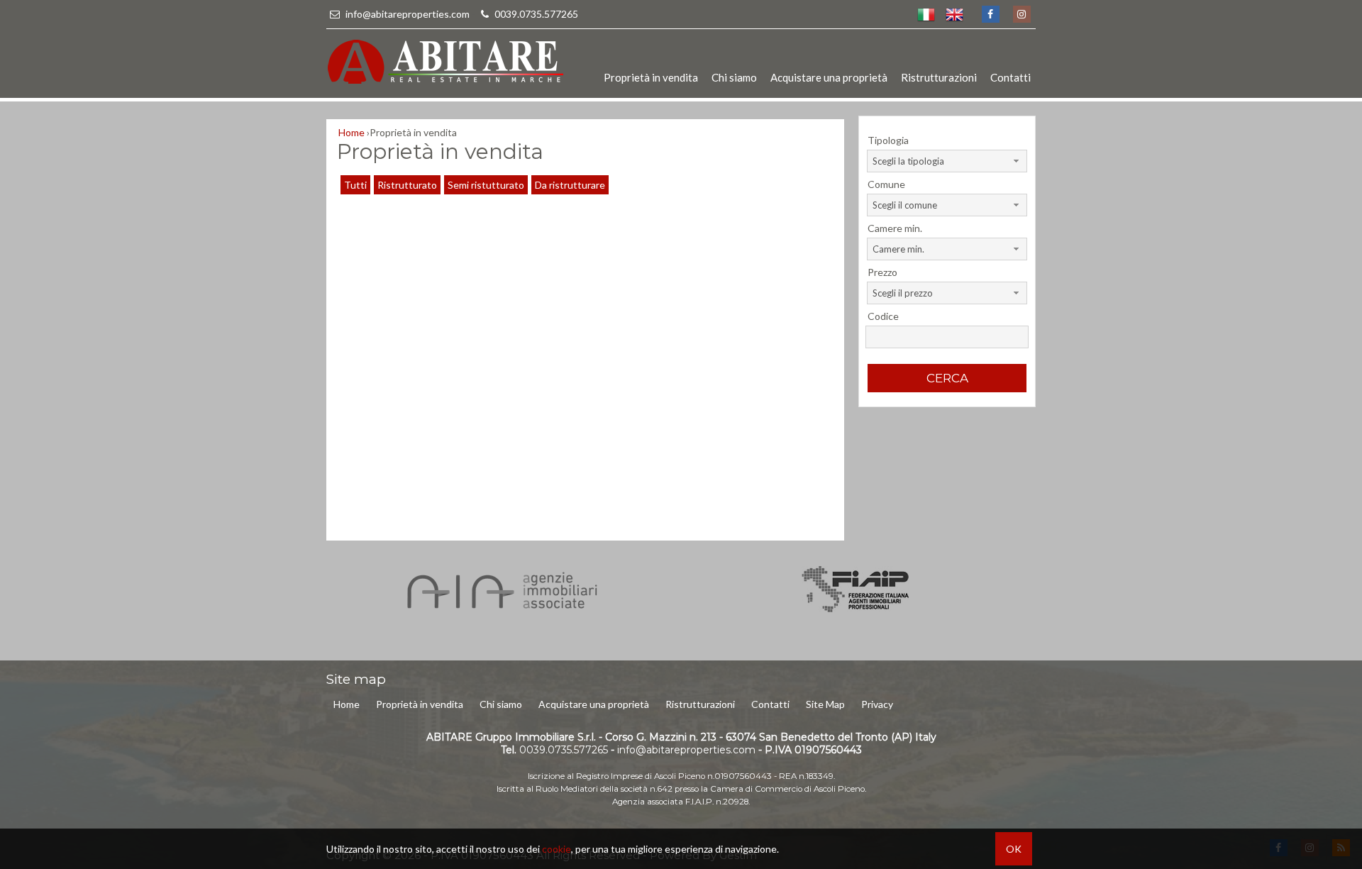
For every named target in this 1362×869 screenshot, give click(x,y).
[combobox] (946, 161)
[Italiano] (926, 14)
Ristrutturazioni (939, 77)
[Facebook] (989, 14)
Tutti (355, 185)
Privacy (877, 704)
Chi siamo (734, 77)
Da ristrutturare (570, 185)
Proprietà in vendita (651, 77)
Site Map (825, 704)
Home (346, 704)
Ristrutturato (407, 185)
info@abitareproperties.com (407, 14)
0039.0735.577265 (535, 14)
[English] (954, 14)
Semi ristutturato (486, 185)
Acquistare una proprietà (828, 77)
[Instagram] (1021, 14)
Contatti (1010, 77)
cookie (556, 849)
